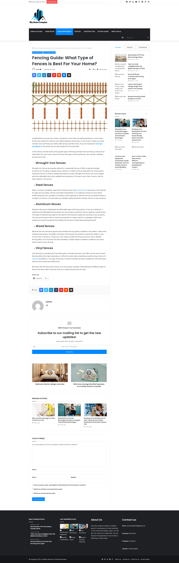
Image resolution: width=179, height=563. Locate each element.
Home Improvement (64, 31)
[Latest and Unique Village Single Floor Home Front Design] (120, 88)
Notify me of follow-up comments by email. (48, 489)
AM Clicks (132, 533)
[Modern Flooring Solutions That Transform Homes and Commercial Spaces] (83, 539)
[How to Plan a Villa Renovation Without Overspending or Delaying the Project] (139, 150)
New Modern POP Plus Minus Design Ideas (136, 56)
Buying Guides (103, 31)
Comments (143, 47)
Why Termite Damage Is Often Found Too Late (43, 419)
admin (38, 69)
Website (73, 477)
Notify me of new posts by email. (45, 493)
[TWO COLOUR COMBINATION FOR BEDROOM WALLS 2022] (120, 67)
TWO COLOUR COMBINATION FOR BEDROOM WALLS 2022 (136, 66)
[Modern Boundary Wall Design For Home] (120, 99)
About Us (118, 559)
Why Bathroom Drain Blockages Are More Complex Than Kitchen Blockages (69, 420)
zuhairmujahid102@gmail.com (135, 526)
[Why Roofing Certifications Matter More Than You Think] (64, 538)
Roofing (78, 31)
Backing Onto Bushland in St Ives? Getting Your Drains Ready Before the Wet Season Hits (87, 2)
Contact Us (126, 559)
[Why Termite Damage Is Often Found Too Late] (43, 409)
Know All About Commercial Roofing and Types (136, 76)
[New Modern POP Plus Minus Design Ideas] (120, 58)
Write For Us (116, 31)
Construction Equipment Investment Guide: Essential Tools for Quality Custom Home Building (122, 161)
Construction (89, 31)
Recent (129, 47)
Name (34, 469)
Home (35, 48)
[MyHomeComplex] (39, 16)
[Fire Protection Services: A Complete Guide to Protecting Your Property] (83, 532)
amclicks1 (132, 541)
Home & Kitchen (36, 31)
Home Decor (49, 31)
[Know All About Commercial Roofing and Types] (120, 77)
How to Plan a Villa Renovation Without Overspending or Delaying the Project (139, 161)
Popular (118, 47)
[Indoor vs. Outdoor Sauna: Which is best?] (74, 538)
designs (35, 259)
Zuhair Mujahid (133, 548)
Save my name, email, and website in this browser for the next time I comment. (60, 485)
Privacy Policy (145, 559)
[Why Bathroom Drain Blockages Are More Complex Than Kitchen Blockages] (69, 409)
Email (34, 477)
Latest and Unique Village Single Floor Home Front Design (135, 86)
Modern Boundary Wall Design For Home (136, 97)
